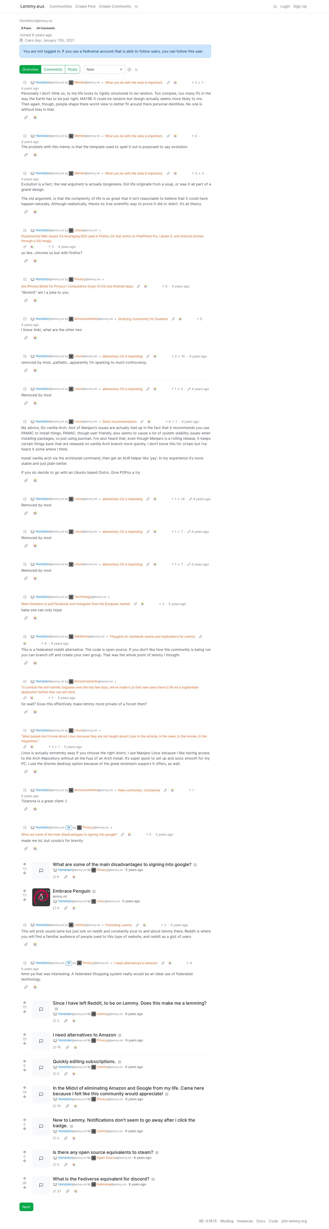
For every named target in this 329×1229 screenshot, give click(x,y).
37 (59, 1191)
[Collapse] (24, 82)
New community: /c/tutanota (139, 790)
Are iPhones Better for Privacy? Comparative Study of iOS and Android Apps (77, 286)
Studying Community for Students (143, 319)
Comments (53, 69)
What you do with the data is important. (134, 82)
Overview (30, 69)
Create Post (85, 6)
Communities (61, 6)
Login (285, 6)
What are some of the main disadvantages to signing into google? (69, 834)
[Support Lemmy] (136, 6)
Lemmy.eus (32, 6)
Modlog (226, 1221)
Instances (245, 1221)
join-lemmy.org (294, 1221)
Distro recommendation (120, 421)
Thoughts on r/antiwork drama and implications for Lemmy (152, 636)
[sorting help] (129, 69)
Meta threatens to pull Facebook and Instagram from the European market (75, 604)
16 (59, 1047)
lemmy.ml (60, 896)
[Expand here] (41, 897)
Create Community (115, 6)
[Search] (275, 6)
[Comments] (41, 871)
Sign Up (300, 6)
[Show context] (168, 82)
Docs (260, 1221)
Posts (72, 69)
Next (26, 1207)
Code (273, 1221)
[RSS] (136, 69)
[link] (175, 82)
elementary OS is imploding (123, 356)
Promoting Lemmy (118, 925)
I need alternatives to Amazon (136, 963)
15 (59, 1106)
